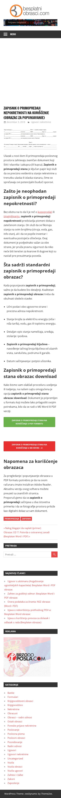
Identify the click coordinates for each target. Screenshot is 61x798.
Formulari (13, 696)
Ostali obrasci (15, 721)
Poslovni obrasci (16, 737)
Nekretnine (13, 709)
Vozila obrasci (15, 766)
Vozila (11, 762)
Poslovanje (13, 729)
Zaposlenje (13, 783)
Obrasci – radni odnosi (20, 717)
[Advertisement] (30, 70)
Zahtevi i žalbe (15, 774)
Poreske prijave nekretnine (22, 725)
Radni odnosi (15, 746)
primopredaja (12, 518)
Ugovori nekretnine (41, 122)
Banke (11, 692)
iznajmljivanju (12, 216)
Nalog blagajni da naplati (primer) (23, 528)
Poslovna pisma (16, 733)
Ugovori (12, 750)
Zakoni (11, 778)
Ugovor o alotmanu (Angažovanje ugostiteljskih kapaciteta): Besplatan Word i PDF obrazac (29, 585)
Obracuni (13, 713)
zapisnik (26, 518)
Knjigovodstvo (15, 705)
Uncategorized (15, 758)
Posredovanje (15, 742)
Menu (13, 34)
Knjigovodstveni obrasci (20, 700)
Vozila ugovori (15, 770)
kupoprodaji (45, 212)
